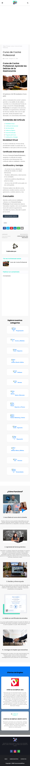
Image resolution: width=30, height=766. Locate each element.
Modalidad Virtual (9, 123)
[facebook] (11, 751)
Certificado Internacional (11, 126)
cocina (12, 46)
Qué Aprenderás (9, 128)
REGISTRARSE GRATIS (10, 216)
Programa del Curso (10, 135)
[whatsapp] (18, 751)
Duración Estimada (10, 132)
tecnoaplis (6, 58)
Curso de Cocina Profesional (18, 262)
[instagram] (15, 751)
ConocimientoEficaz (19, 763)
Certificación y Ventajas (11, 137)
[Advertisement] (15, 25)
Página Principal (6, 46)
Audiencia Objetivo (10, 130)
